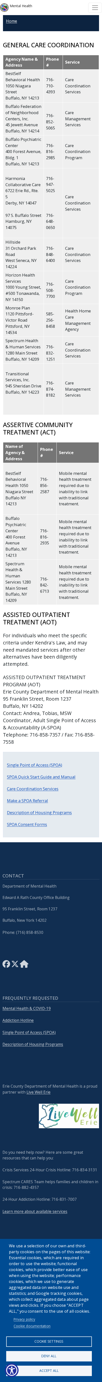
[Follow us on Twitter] (15, 965)
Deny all (48, 1356)
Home (11, 21)
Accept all (49, 1370)
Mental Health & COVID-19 (26, 1008)
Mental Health (20, 5)
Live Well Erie (38, 1092)
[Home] (24, 965)
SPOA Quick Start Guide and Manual (41, 777)
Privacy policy (24, 1319)
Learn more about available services (34, 1211)
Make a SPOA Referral (27, 800)
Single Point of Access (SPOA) (34, 765)
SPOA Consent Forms (27, 824)
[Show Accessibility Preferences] (12, 1370)
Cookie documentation (32, 1326)
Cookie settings (48, 1341)
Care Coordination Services (32, 789)
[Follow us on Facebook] (6, 965)
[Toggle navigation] (95, 8)
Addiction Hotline (18, 1020)
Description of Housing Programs (39, 812)
